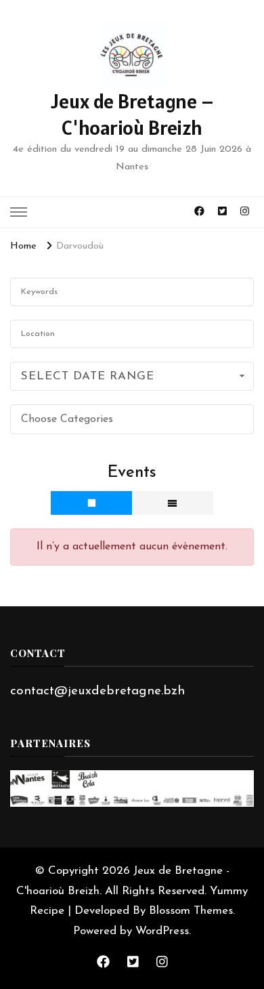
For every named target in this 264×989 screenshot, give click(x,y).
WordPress (162, 931)
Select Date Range (87, 376)
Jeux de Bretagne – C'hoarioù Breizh (132, 114)
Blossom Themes (191, 911)
